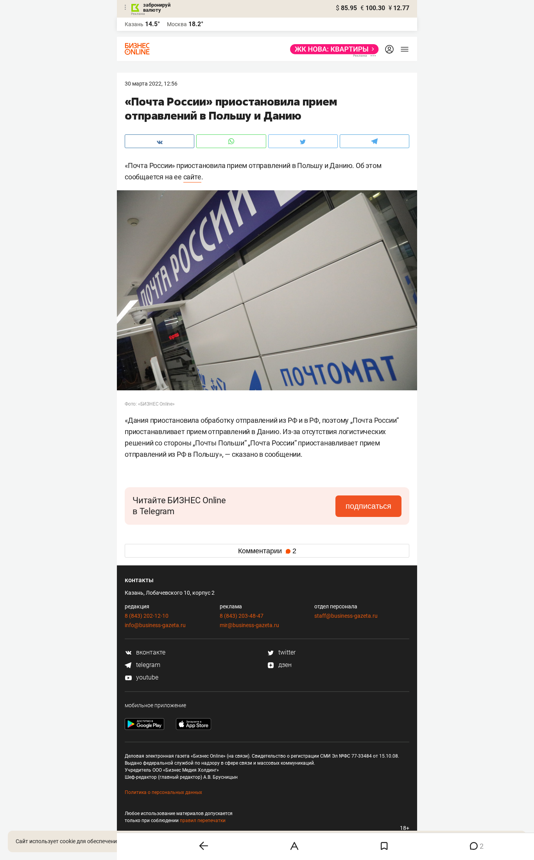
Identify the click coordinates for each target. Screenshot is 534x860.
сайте (192, 177)
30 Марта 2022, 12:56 (151, 83)
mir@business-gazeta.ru (249, 625)
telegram (147, 665)
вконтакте (149, 652)
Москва (177, 24)
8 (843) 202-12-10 (146, 616)
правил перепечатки (203, 820)
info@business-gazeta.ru (155, 625)
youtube (146, 677)
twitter (286, 652)
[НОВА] (332, 49)
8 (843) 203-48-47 (241, 616)
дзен (284, 665)
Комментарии (267, 551)
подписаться (368, 506)
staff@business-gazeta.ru (346, 616)
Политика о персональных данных (163, 792)
